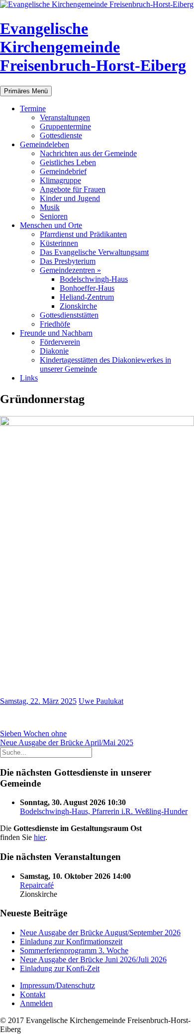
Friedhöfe (55, 324)
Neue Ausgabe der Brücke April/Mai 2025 (66, 742)
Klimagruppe (60, 180)
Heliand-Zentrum (87, 297)
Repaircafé (37, 885)
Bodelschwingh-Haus (94, 279)
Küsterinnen (59, 243)
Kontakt (32, 994)
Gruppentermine (65, 126)
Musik (50, 207)
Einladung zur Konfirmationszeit (71, 941)
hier (39, 837)
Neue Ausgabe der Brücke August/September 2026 (100, 932)
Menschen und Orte (51, 225)
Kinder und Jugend (70, 198)
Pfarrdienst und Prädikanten (83, 234)
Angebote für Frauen (72, 189)
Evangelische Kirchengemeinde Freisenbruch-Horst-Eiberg (93, 46)
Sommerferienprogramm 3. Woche (74, 950)
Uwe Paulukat (101, 701)
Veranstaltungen (65, 117)
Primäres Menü (26, 91)
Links (29, 378)
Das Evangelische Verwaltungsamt (94, 252)
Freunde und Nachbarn (56, 333)
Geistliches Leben (68, 162)
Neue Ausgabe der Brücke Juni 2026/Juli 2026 (93, 959)
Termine (33, 108)
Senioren (54, 216)
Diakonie (54, 351)
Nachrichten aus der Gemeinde (88, 153)
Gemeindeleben (44, 144)
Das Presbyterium (68, 261)
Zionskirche (78, 306)
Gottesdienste (61, 135)
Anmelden (36, 1003)
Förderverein (60, 342)
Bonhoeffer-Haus (87, 288)
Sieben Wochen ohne (33, 733)
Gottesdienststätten (69, 315)
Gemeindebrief (63, 171)
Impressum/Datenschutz (57, 985)
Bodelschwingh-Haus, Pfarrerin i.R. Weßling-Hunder (104, 811)
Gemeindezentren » (70, 270)
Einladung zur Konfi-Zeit (59, 968)
